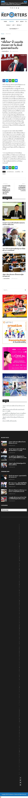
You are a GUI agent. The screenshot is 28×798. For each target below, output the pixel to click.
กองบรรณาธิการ (7, 226)
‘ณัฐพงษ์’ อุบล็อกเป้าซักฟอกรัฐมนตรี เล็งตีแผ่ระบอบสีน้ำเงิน (13, 417)
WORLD (8, 25)
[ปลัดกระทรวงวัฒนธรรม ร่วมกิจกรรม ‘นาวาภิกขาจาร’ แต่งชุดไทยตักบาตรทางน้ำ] (4, 492)
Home (5, 21)
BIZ (17, 21)
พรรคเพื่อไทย (17, 171)
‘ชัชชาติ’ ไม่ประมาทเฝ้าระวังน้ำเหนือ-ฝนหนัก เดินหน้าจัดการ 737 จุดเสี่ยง (13, 410)
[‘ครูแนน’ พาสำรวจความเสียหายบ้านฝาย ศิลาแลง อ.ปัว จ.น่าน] (4, 444)
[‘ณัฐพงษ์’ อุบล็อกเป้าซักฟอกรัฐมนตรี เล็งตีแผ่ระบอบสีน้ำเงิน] (4, 465)
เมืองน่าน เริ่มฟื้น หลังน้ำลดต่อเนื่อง (10, 421)
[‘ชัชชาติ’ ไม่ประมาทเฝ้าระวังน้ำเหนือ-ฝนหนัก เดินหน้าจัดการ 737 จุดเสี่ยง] (4, 451)
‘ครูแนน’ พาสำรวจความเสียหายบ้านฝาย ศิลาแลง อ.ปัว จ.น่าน (14, 406)
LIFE (13, 25)
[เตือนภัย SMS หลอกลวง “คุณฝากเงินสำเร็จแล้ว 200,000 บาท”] (4, 477)
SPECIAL (19, 25)
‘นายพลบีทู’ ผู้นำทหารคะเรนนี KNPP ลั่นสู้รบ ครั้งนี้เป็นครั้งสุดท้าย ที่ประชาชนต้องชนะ (17, 499)
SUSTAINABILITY (13, 28)
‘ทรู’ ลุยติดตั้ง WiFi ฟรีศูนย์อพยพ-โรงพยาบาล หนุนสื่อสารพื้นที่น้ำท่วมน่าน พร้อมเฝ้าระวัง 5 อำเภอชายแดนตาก (14, 414)
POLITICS (11, 21)
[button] (24, 1)
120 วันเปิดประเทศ (10, 171)
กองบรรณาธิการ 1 (5, 51)
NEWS (21, 21)
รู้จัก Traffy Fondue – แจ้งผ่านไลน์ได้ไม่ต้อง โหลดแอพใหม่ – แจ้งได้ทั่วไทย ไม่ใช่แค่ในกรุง (18, 484)
